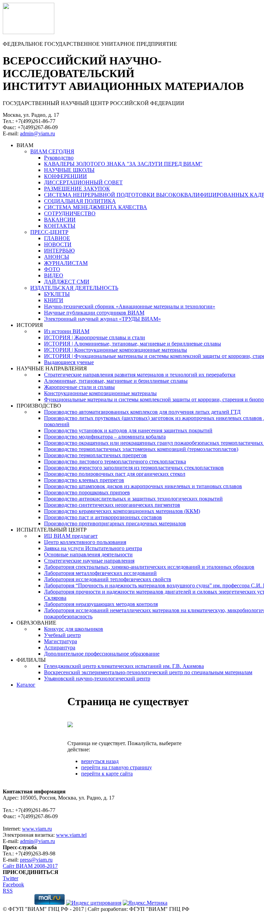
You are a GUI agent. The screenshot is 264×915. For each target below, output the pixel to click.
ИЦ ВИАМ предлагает (71, 536)
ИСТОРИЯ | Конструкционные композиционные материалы (115, 350)
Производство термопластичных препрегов (95, 455)
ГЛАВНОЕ (57, 238)
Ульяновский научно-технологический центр (97, 678)
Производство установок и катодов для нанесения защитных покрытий (128, 430)
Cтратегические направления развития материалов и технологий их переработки (139, 375)
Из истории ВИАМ (66, 331)
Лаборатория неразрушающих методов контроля (101, 604)
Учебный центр (62, 635)
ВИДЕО (53, 275)
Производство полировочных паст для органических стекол (114, 474)
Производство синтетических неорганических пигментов (112, 505)
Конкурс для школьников (73, 629)
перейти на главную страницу (116, 767)
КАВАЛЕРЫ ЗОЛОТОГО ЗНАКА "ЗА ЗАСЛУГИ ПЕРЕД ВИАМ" (123, 164)
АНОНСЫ (56, 257)
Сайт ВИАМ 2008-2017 (30, 866)
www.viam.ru (37, 829)
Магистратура (60, 641)
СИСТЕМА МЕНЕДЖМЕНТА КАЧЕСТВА (95, 207)
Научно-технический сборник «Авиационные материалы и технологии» (129, 306)
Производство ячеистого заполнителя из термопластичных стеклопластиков (134, 468)
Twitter (10, 878)
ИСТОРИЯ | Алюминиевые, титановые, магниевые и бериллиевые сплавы (132, 344)
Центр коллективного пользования (85, 542)
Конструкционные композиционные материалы (100, 393)
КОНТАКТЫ (59, 226)
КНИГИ (53, 300)
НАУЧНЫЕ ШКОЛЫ (69, 170)
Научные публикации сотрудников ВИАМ (94, 313)
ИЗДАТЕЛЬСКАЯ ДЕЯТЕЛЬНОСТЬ (74, 288)
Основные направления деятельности (88, 554)
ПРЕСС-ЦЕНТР (49, 232)
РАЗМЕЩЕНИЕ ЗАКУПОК (77, 189)
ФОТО (52, 269)
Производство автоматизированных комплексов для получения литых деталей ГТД (142, 412)
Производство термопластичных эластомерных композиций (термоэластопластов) (141, 449)
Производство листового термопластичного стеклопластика (115, 461)
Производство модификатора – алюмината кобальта (105, 437)
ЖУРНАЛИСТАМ (66, 263)
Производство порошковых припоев (87, 492)
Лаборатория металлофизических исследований (100, 573)
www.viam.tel (71, 835)
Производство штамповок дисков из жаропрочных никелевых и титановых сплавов (143, 486)
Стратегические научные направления (89, 561)
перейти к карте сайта (107, 774)
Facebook (13, 884)
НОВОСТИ (58, 244)
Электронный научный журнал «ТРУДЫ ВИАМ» (102, 319)
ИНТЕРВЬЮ (59, 251)
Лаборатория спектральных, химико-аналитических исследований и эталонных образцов (149, 567)
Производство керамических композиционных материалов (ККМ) (122, 511)
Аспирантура (59, 647)
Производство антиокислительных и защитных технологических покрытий (133, 499)
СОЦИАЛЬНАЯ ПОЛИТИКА (80, 201)
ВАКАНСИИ (60, 220)
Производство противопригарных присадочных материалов (115, 523)
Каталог (25, 685)
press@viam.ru (36, 860)
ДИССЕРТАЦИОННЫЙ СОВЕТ (83, 182)
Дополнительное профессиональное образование (102, 654)
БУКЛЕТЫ (57, 294)
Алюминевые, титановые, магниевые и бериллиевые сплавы (116, 381)
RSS (8, 891)
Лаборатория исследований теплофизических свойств (107, 579)
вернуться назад (100, 761)
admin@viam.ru (37, 133)
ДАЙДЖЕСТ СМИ (66, 282)
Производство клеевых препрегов (84, 480)
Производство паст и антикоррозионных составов (103, 517)
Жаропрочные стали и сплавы (79, 387)
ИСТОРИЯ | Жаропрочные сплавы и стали (94, 337)
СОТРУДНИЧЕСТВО (70, 213)
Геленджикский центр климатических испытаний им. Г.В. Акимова (124, 666)
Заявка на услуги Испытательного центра (93, 548)
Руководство (59, 158)
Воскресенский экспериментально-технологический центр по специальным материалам (148, 672)
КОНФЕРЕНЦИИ (65, 176)
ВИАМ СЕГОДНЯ (52, 151)
